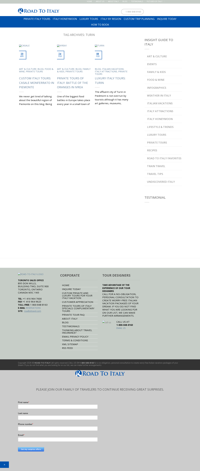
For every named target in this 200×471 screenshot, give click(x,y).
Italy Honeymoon (160, 119)
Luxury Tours (156, 134)
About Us (100, 1)
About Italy (113, 1)
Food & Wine (155, 80)
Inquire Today (71, 289)
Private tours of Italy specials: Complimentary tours (78, 308)
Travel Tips (155, 174)
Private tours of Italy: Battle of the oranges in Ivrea (72, 82)
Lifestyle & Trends (160, 127)
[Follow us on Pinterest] (174, 1)
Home (89, 1)
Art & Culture (27, 68)
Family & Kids (156, 72)
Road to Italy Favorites (164, 158)
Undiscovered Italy (161, 181)
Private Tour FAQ (73, 314)
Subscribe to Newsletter (165, 11)
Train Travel (156, 166)
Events (152, 64)
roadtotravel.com (32, 311)
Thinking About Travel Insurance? (77, 331)
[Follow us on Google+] (177, 1)
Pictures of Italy (154, 1)
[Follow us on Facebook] (167, 1)
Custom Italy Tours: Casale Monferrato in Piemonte (36, 82)
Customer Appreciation (77, 301)
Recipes (152, 150)
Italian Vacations (113, 68)
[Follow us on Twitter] (170, 1)
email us (121, 328)
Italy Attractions (106, 71)
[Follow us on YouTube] (180, 1)
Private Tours (34, 71)
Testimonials (137, 1)
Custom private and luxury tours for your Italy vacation (77, 295)
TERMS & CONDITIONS (75, 340)
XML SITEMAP (70, 344)
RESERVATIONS (33, 307)
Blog (124, 1)
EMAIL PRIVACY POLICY (75, 336)
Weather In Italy (159, 95)
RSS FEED (67, 348)
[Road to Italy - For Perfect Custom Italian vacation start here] (38, 10)
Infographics (156, 87)
